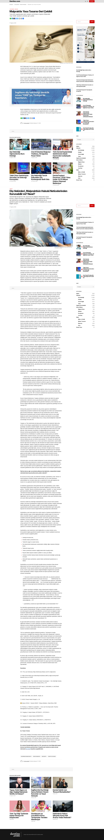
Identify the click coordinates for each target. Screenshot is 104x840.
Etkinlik (79, 152)
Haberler (78, 148)
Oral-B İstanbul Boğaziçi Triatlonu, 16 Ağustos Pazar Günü (88, 106)
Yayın (79, 156)
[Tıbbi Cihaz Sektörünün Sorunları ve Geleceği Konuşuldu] (20, 168)
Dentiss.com (15, 1)
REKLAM (91, 1)
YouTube (80, 168)
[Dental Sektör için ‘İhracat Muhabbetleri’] (63, 782)
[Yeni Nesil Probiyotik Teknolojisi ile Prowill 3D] (78, 129)
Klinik (77, 170)
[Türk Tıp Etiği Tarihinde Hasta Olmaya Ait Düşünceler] (20, 806)
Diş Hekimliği (81, 150)
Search (92, 21)
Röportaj (80, 176)
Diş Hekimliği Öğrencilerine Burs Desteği (88, 100)
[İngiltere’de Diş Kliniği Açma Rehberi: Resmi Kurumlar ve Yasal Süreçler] (41, 782)
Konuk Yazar (79, 180)
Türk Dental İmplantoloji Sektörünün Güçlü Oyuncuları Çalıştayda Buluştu (88, 114)
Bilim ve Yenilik (81, 172)
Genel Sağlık (81, 154)
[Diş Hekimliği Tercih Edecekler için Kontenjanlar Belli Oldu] (41, 168)
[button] (86, 1)
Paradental (80, 166)
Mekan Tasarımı (82, 174)
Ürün (79, 178)
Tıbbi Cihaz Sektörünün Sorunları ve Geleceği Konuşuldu (88, 122)
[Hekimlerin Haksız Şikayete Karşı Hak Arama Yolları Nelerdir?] (63, 806)
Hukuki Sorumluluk (36, 756)
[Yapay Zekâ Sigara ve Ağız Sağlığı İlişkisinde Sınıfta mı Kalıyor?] (20, 782)
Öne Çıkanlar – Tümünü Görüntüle (20, 4)
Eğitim (77, 146)
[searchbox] (82, 21)
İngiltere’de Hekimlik (81, 158)
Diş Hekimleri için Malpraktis (26, 756)
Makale (80, 164)
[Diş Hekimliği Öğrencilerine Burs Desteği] (20, 144)
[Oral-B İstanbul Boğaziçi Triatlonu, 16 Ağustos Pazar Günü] (41, 144)
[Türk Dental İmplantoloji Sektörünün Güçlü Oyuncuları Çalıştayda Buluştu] (63, 144)
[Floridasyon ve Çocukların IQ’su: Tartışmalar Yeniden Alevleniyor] (41, 806)
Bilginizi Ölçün (81, 162)
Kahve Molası (79, 160)
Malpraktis (44, 756)
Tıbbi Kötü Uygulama (51, 756)
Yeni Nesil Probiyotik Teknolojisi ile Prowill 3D (88, 129)
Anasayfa (11, 4)
